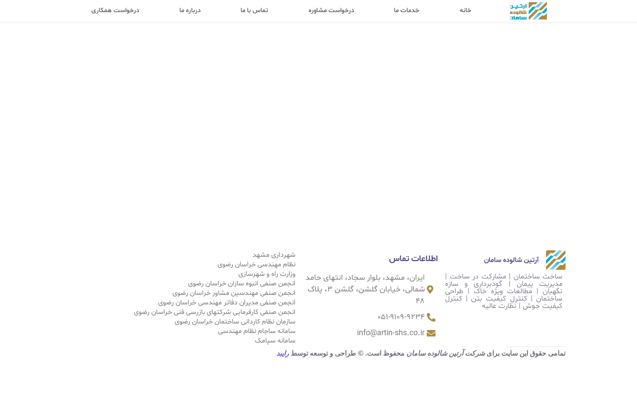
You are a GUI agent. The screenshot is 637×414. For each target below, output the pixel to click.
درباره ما (190, 10)
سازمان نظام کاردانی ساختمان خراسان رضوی (235, 322)
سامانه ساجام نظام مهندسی (257, 331)
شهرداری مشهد (274, 255)
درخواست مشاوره (331, 10)
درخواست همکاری (115, 10)
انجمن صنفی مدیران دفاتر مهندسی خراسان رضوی (227, 302)
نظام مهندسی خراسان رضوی (257, 264)
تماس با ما (254, 10)
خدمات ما (406, 10)
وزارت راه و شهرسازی (267, 274)
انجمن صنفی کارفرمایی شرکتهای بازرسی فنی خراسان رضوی (215, 312)
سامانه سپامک (275, 341)
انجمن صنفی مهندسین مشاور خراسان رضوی (234, 293)
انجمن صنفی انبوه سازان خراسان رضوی (242, 283)
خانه (465, 10)
